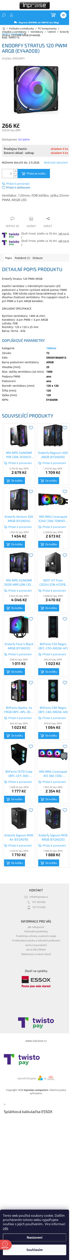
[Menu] (63, 15)
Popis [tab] (8, 258)
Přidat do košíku (36, 173)
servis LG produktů (36, 945)
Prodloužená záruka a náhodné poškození (36, 940)
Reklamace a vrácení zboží (36, 954)
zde (5, 1228)
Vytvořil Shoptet (26, 1078)
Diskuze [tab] (38, 258)
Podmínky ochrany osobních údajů (36, 936)
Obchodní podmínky (36, 931)
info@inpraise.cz (39, 896)
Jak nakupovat (36, 927)
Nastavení (34, 1237)
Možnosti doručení (56, 162)
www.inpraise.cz (36, 1041)
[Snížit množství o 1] (15, 176)
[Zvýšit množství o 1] (15, 171)
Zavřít (22, 211)
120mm (51, 348)
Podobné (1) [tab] (22, 258)
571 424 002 (39, 902)
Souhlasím (34, 1250)
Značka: (13, 58)
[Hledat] (4, 15)
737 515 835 (39, 907)
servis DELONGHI (36, 949)
